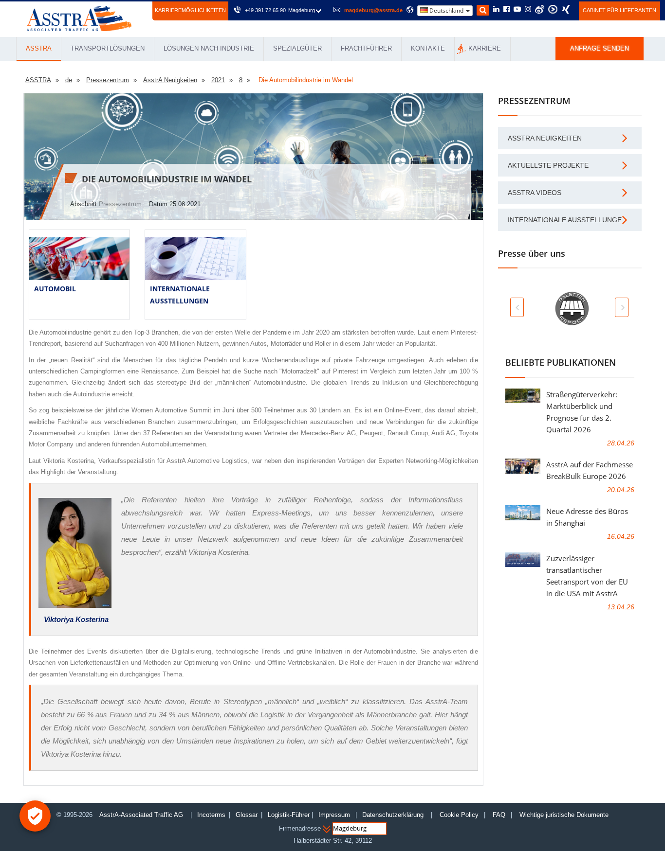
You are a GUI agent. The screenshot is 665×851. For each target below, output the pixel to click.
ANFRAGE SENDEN (599, 48)
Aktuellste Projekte (548, 165)
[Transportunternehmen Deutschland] (79, 17)
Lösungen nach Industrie (209, 48)
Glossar (247, 814)
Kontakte (428, 48)
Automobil (55, 288)
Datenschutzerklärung (393, 814)
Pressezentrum (120, 204)
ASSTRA (39, 48)
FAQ (499, 814)
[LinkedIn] (496, 10)
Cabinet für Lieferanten (619, 10)
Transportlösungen (108, 48)
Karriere (484, 48)
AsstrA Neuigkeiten (545, 138)
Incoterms (211, 814)
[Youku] (552, 9)
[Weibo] (539, 9)
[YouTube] (517, 10)
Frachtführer (366, 48)
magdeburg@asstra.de (373, 10)
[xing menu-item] (566, 9)
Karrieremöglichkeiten (190, 10)
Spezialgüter (297, 48)
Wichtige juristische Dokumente (564, 814)
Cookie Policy (459, 814)
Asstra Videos (534, 192)
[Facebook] (506, 10)
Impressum (334, 814)
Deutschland (446, 10)
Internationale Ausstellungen (567, 220)
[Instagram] (528, 10)
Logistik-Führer (289, 814)
